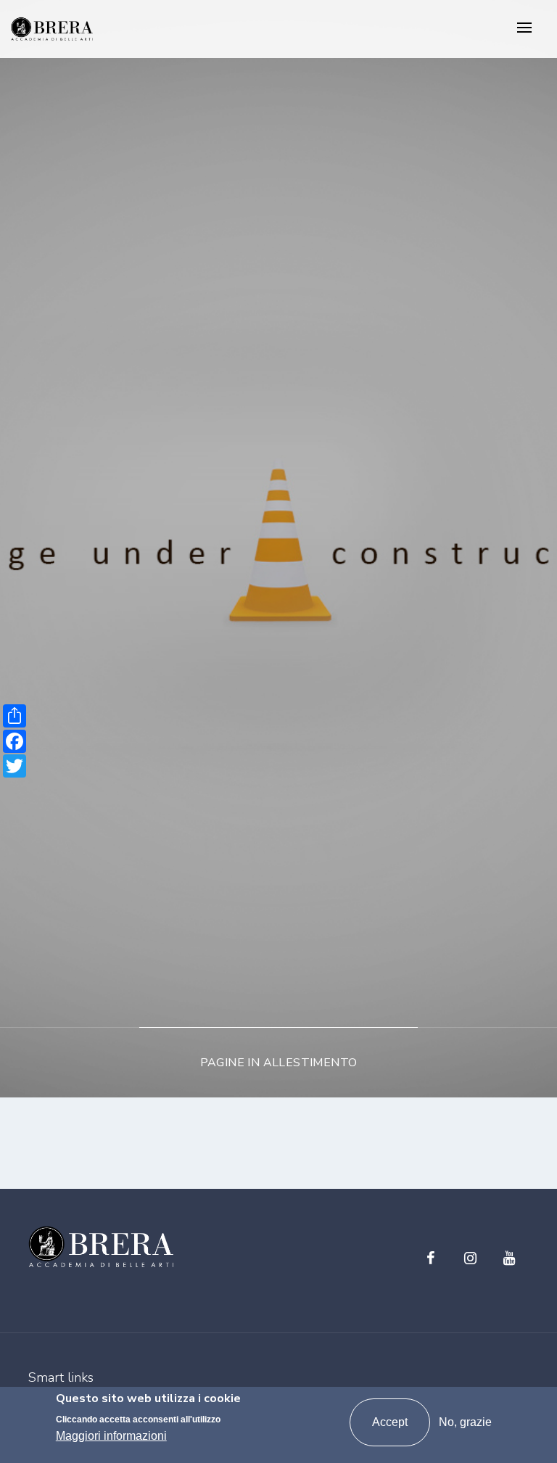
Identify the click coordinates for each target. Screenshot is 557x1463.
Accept (390, 1422)
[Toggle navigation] (524, 28)
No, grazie (465, 1422)
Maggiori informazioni (111, 1436)
